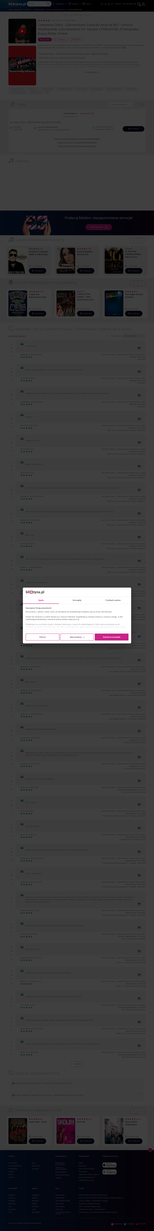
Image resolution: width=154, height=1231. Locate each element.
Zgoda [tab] (41, 600)
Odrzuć (42, 637)
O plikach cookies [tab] (113, 600)
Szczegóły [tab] (77, 600)
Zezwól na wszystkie (111, 637)
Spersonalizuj (75, 637)
